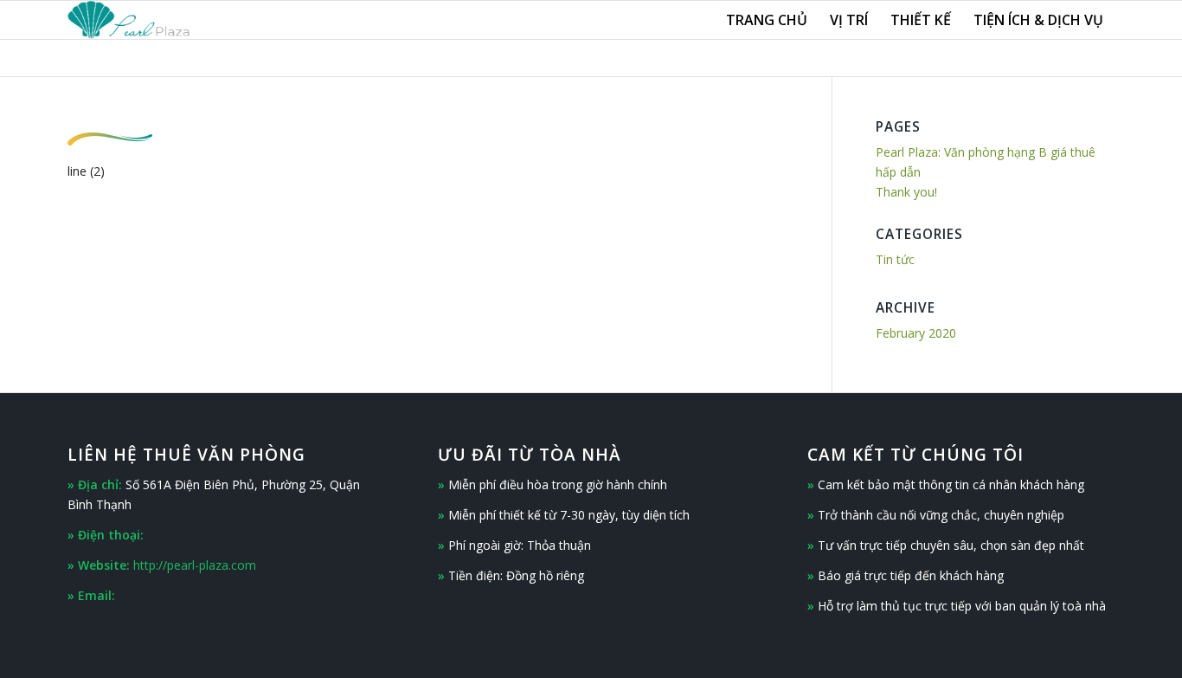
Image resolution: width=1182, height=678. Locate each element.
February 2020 (916, 333)
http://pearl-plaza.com (194, 565)
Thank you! (906, 192)
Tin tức (895, 259)
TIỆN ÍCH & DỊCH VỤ (1038, 19)
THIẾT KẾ (920, 19)
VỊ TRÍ (849, 19)
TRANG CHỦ (766, 19)
